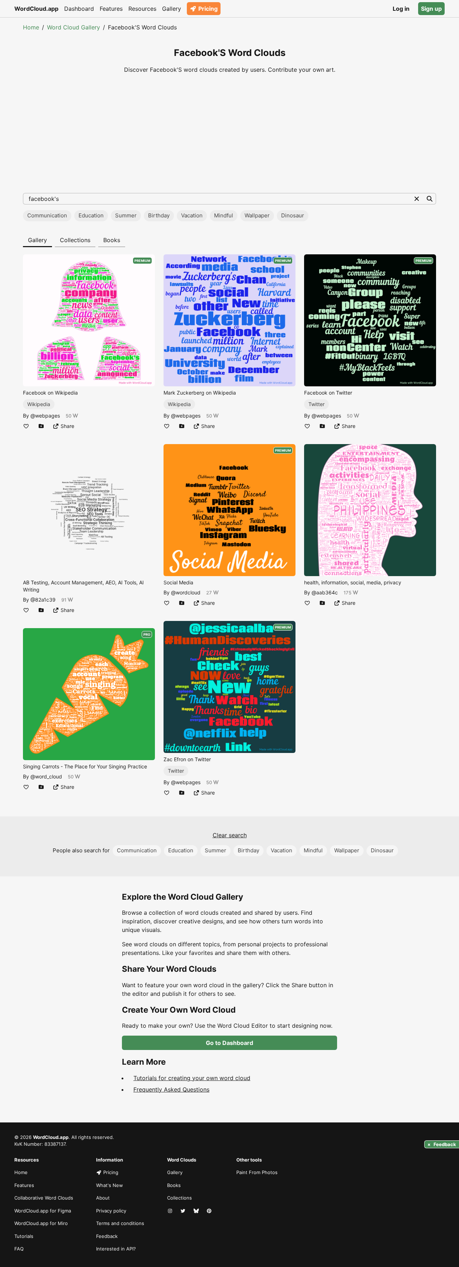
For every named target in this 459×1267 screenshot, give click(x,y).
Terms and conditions (120, 1223)
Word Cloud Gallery (73, 27)
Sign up (431, 8)
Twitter (176, 771)
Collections (75, 240)
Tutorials (23, 1236)
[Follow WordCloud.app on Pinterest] (209, 1211)
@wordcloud (185, 592)
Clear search (230, 835)
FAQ (19, 1249)
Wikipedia (38, 404)
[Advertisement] (229, 133)
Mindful (223, 215)
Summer (126, 215)
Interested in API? (116, 1249)
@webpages (45, 416)
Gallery (171, 8)
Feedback (107, 1236)
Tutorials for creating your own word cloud (191, 1078)
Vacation (192, 215)
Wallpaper (257, 215)
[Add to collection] (41, 426)
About (103, 1198)
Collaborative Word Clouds (43, 1198)
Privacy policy (111, 1211)
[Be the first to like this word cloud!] (26, 426)
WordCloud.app (36, 8)
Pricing (208, 8)
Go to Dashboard (229, 1042)
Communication (47, 215)
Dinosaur (292, 215)
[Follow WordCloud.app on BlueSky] (196, 1211)
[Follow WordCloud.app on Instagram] (170, 1211)
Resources (142, 8)
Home (31, 27)
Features (111, 8)
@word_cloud (46, 776)
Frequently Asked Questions (171, 1089)
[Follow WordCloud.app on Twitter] (183, 1211)
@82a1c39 (43, 600)
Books (111, 240)
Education (91, 215)
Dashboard (79, 8)
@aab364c (325, 592)
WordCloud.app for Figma (42, 1211)
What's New (109, 1185)
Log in (401, 8)
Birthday (159, 215)
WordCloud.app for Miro (41, 1223)
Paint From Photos (257, 1172)
